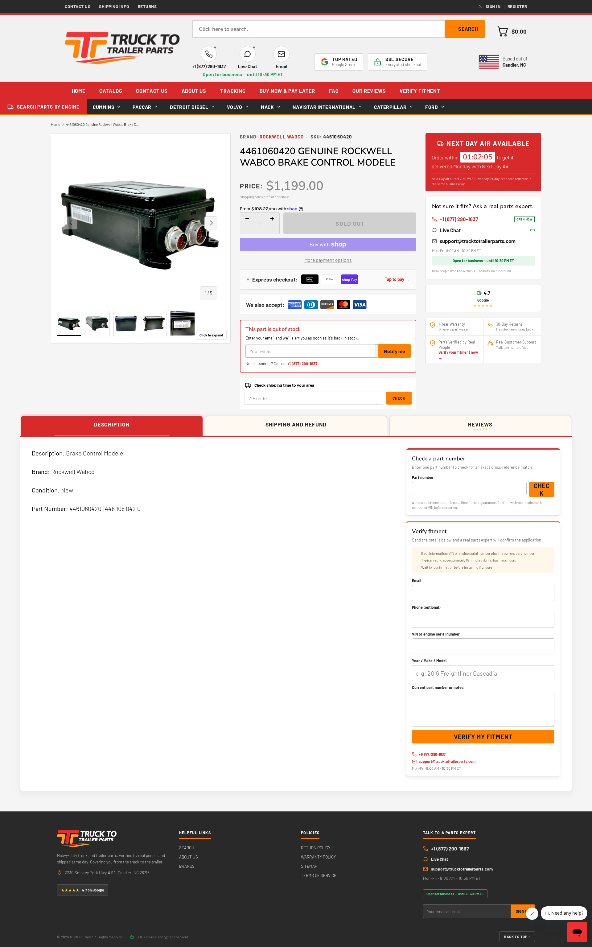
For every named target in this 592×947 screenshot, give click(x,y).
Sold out (349, 223)
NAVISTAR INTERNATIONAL (324, 107)
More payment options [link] (328, 260)
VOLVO (234, 107)
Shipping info (114, 6)
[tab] (112, 426)
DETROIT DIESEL (189, 107)
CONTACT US (151, 91)
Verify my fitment (483, 736)
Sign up (523, 911)
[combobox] (338, 29)
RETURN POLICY (315, 847)
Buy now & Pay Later (287, 91)
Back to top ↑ (517, 936)
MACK (267, 107)
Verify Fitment (420, 91)
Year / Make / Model (429, 660)
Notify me (394, 351)
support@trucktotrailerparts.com (478, 241)
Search (468, 29)
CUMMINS (103, 107)
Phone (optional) (426, 607)
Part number (423, 477)
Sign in (493, 6)
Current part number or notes (437, 687)
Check (399, 398)
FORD (431, 107)
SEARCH (186, 847)
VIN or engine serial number (436, 634)
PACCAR (142, 107)
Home (55, 124)
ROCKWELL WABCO (282, 136)
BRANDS (187, 866)
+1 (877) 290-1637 (302, 363)
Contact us (78, 6)
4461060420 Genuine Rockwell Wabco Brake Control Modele (103, 124)
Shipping (247, 197)
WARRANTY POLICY (318, 856)
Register (517, 6)
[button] (512, 31)
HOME (78, 91)
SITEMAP (309, 866)
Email (416, 580)
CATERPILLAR (390, 107)
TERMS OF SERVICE (318, 875)
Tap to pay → (397, 279)
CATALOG (110, 91)
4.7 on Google (82, 890)
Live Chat (450, 230)
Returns (147, 6)
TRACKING (233, 91)
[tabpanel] (296, 614)
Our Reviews (369, 91)
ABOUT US (194, 91)
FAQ (334, 91)
